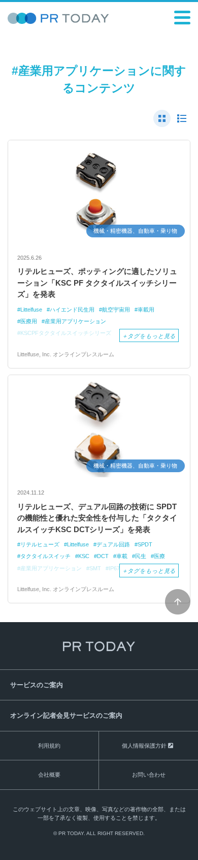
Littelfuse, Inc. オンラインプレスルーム (65, 354)
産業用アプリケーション (75, 321)
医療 (159, 556)
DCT (103, 556)
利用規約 (49, 746)
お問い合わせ (149, 775)
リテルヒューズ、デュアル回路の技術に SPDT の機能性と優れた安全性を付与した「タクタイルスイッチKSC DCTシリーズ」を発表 (97, 518)
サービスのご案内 (36, 685)
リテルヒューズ (39, 544)
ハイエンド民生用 (72, 309)
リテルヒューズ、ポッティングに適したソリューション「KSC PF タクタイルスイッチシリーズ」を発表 (97, 282)
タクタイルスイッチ (45, 556)
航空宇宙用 (116, 309)
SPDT (145, 544)
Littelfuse (31, 309)
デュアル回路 (113, 544)
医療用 (28, 321)
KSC (83, 556)
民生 (140, 556)
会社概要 (49, 775)
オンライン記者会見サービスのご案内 (66, 715)
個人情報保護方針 (144, 746)
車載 (121, 556)
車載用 (146, 309)
